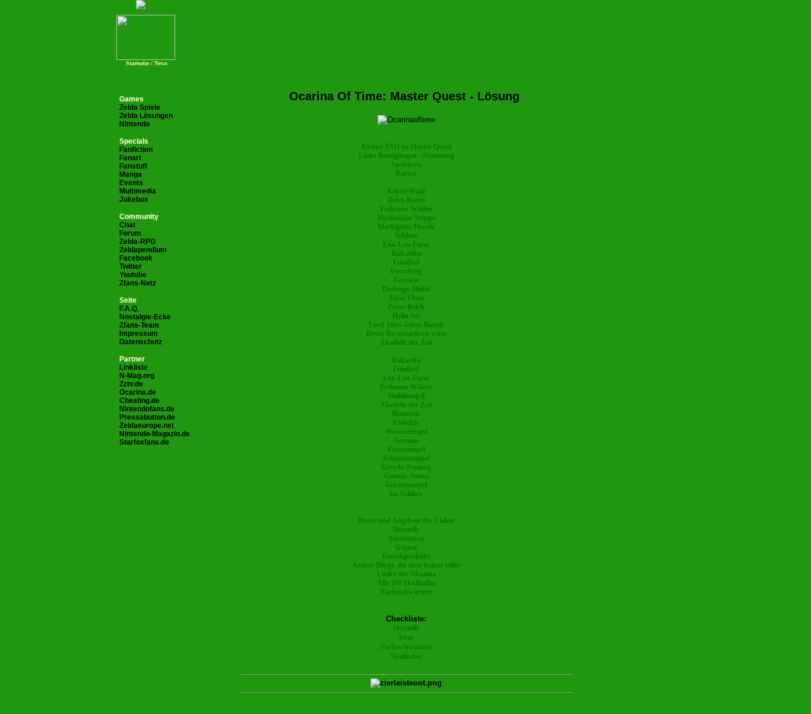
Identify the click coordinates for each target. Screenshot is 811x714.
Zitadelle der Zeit (406, 342)
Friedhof (406, 262)
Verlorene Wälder (406, 209)
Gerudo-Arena (406, 476)
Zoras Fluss (406, 298)
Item (406, 637)
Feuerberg (406, 271)
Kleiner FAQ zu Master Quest (406, 146)
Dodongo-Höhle (406, 289)
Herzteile (406, 529)
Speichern (406, 164)
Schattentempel (406, 458)
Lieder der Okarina (406, 574)
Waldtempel (406, 396)
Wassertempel (406, 431)
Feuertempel (406, 449)
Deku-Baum (406, 200)
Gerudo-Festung (406, 467)
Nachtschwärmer (406, 592)
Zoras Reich (406, 307)
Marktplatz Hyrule (406, 227)
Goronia (406, 280)
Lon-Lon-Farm (406, 244)
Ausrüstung (406, 538)
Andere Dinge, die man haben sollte (406, 565)
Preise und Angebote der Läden (406, 520)
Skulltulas (406, 656)
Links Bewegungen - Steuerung (406, 155)
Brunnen (406, 414)
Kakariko (406, 253)
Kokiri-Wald (406, 191)
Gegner (406, 547)
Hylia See (406, 316)
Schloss (406, 235)
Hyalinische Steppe (406, 218)
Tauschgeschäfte (406, 556)
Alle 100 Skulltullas (406, 583)
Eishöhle (406, 422)
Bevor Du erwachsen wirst (406, 333)
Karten (406, 173)
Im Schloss (406, 494)
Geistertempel (406, 485)
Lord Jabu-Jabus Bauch (406, 324)
